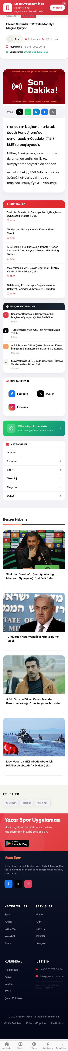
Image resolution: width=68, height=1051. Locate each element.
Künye (8, 976)
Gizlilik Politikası (13, 1023)
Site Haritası (57, 1023)
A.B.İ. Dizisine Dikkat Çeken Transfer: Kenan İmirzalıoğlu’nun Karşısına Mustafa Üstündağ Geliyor (33, 250)
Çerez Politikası (13, 998)
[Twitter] (18, 884)
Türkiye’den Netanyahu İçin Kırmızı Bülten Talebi (31, 231)
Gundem (12, 452)
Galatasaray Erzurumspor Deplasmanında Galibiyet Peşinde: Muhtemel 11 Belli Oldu (31, 287)
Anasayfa (11, 15)
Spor (9, 469)
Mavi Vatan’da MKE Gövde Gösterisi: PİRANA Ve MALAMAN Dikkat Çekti (33, 269)
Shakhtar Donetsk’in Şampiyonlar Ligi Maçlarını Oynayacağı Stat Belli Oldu (34, 214)
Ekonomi (12, 461)
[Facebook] (8, 884)
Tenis (8, 943)
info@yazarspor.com (52, 976)
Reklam (9, 984)
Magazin (12, 487)
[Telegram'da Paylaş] (36, 112)
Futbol (8, 921)
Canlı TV (41, 929)
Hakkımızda (11, 969)
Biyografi (41, 943)
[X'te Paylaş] (19, 112)
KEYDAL (55, 985)
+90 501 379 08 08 (52, 969)
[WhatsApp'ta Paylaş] (28, 112)
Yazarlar (40, 936)
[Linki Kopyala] (52, 112)
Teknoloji (12, 478)
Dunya (10, 495)
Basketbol (10, 929)
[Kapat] (64, 4)
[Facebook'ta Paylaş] (44, 112)
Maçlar (40, 914)
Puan (38, 921)
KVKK (8, 991)
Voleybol (28, 15)
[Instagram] (28, 884)
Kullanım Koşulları (36, 1023)
